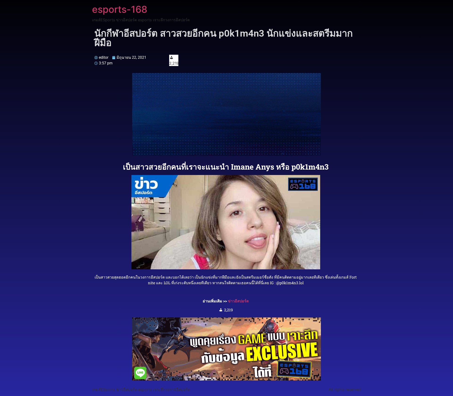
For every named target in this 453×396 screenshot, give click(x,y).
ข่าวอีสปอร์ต (238, 300)
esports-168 (119, 9)
